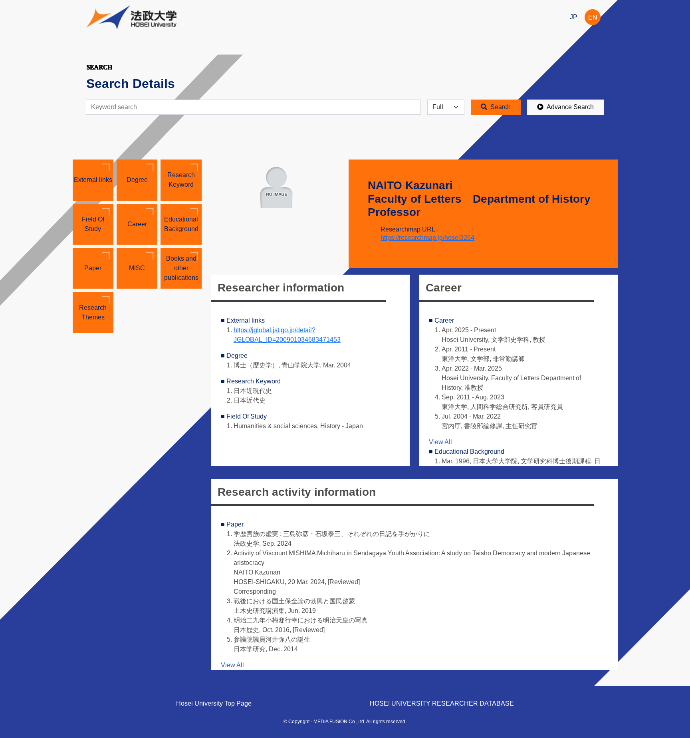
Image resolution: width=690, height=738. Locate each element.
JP (573, 17)
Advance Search (570, 107)
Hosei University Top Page (214, 703)
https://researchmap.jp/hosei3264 (427, 237)
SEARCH (99, 67)
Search (500, 107)
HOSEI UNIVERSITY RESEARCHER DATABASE (442, 703)
